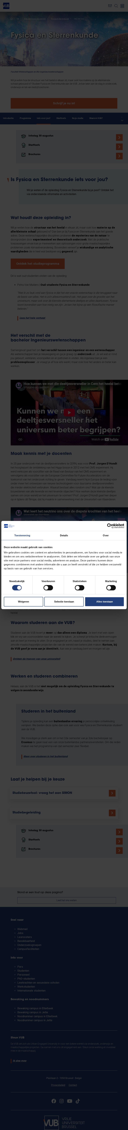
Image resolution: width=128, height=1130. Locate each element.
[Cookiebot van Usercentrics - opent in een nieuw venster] (109, 525)
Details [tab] (64, 535)
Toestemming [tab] (22, 535)
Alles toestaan (104, 601)
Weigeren (23, 601)
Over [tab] (105, 535)
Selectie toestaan (64, 601)
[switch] (48, 587)
